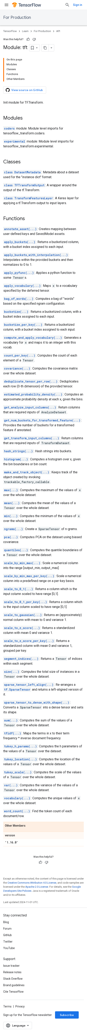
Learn (25, 31)
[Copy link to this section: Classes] (25, 162)
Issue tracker (11, 965)
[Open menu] (6, 5)
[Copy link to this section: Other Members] (29, 825)
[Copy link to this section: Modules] (27, 118)
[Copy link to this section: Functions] (29, 218)
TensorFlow (10, 31)
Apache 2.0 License (36, 886)
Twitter (8, 941)
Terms (7, 1006)
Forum (7, 928)
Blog (6, 922)
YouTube (9, 948)
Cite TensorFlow (13, 991)
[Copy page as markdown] (45, 47)
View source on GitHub (27, 90)
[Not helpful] (34, 39)
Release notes (12, 972)
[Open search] (67, 4)
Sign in (77, 4)
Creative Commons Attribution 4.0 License (31, 882)
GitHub (7, 935)
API (58, 31)
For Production (17, 17)
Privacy (20, 1006)
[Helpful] (28, 39)
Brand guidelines (13, 985)
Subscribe (67, 1015)
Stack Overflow (13, 978)
